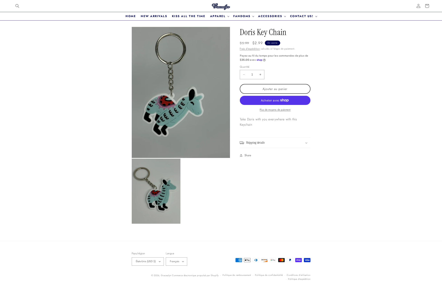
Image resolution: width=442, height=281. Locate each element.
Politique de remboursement (237, 275)
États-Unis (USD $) (146, 261)
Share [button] (247, 155)
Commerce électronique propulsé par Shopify (195, 275)
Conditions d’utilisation (298, 275)
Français (174, 261)
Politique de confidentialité (269, 275)
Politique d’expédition (299, 279)
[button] (17, 6)
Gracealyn (166, 275)
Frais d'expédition (250, 48)
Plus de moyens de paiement (275, 109)
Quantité (244, 67)
